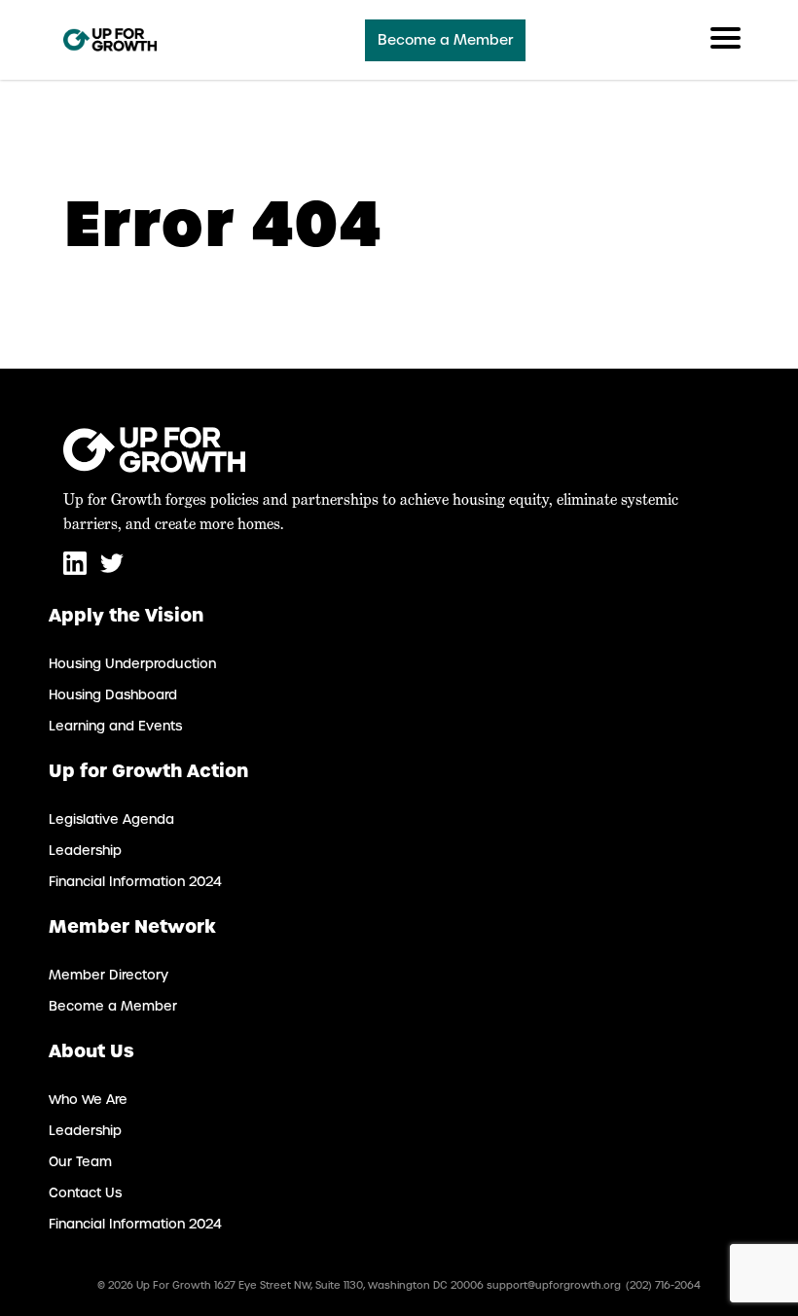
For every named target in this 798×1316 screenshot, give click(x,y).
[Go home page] (110, 40)
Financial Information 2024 (135, 881)
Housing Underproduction (132, 664)
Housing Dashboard (113, 695)
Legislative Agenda (111, 819)
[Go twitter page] (112, 570)
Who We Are (88, 1099)
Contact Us (85, 1193)
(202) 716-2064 (663, 1285)
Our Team (80, 1162)
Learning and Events (115, 726)
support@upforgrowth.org (554, 1285)
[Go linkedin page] (77, 570)
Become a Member (445, 40)
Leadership (85, 850)
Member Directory (108, 975)
